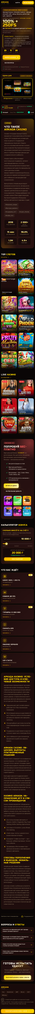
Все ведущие (5, 377)
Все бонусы (9, 63)
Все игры (4, 257)
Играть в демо (11, 486)
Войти (17, 2)
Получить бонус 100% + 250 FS (17, 977)
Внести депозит (17, 559)
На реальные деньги (13, 491)
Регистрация (28, 2)
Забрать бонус (10, 57)
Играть (29, 1008)
